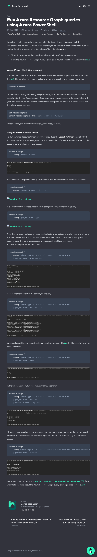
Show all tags (77, 34)
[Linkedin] (26, 509)
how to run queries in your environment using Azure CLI (58, 481)
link (87, 59)
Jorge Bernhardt (20, 6)
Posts (9, 16)
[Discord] (32, 509)
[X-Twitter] (23, 509)
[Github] (29, 509)
